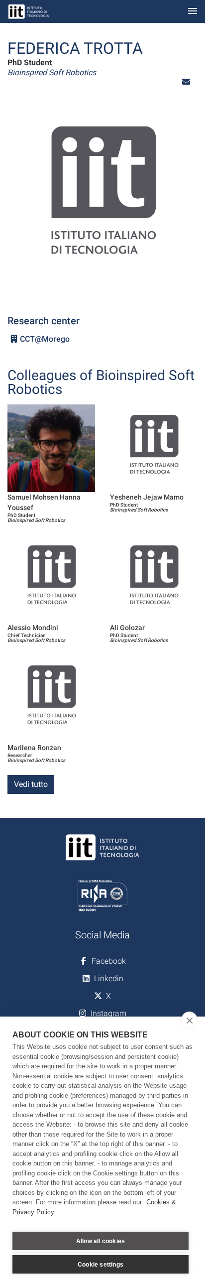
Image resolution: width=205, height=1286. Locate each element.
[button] (186, 82)
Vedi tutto (31, 784)
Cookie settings (100, 1264)
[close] (189, 1020)
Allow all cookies (100, 1241)
